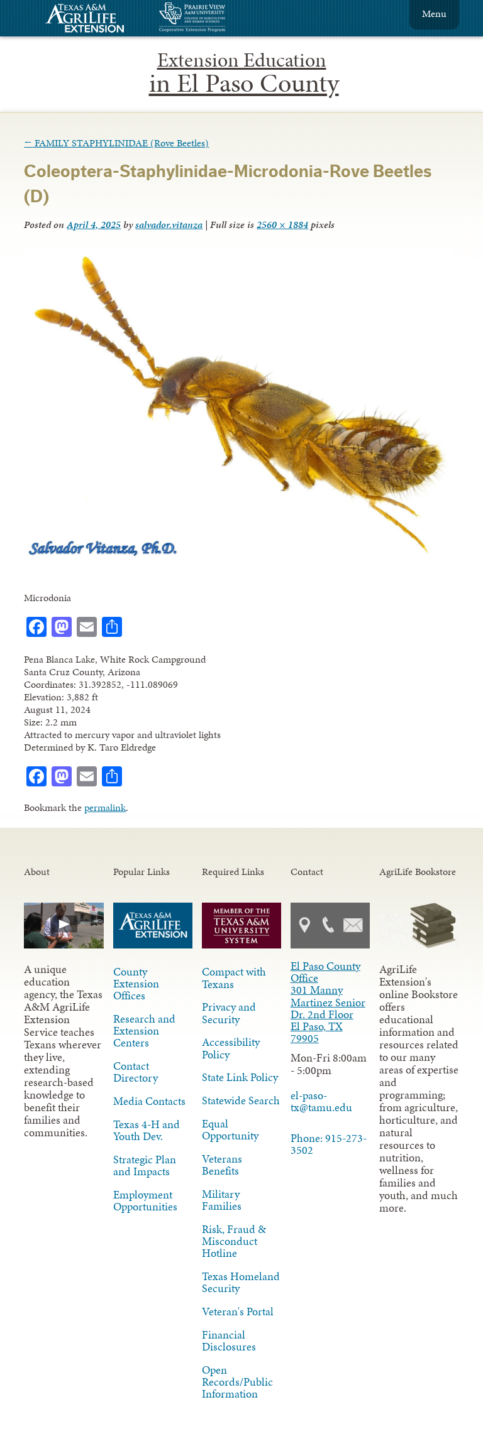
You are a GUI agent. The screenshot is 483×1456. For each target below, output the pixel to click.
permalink (105, 807)
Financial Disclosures (229, 1340)
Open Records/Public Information (237, 1381)
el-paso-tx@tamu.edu (321, 1101)
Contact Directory (135, 1071)
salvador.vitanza (169, 224)
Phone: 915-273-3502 (329, 1144)
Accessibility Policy (231, 1048)
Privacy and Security (229, 1012)
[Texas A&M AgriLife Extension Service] (93, 20)
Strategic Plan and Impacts (144, 1165)
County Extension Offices (136, 983)
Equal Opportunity (230, 1129)
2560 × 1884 (282, 224)
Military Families (222, 1200)
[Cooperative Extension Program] (226, 19)
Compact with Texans (234, 977)
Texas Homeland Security (241, 1282)
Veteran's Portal (238, 1311)
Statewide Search (241, 1100)
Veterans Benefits (222, 1164)
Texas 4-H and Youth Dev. (146, 1130)
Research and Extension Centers (144, 1030)
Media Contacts (149, 1101)
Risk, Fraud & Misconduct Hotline (234, 1241)
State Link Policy (240, 1077)
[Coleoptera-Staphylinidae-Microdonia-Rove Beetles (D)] (238, 557)
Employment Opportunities (145, 1200)
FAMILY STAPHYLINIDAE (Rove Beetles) (116, 143)
